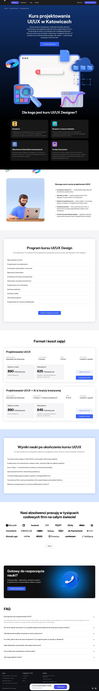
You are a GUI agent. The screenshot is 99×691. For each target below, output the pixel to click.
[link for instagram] (96, 688)
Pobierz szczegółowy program (50, 313)
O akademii (25, 675)
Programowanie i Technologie (9, 675)
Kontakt (37, 2)
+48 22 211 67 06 (47, 679)
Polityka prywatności (37, 688)
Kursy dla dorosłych (14, 8)
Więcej (49, 546)
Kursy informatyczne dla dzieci (9, 683)
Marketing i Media (6, 680)
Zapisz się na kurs (84, 372)
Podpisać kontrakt (84, 377)
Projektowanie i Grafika (8, 678)
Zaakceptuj (60, 687)
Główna (6, 8)
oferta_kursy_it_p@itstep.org (50, 681)
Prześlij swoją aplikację (16, 588)
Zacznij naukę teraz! (49, 44)
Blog (31, 2)
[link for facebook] (93, 688)
